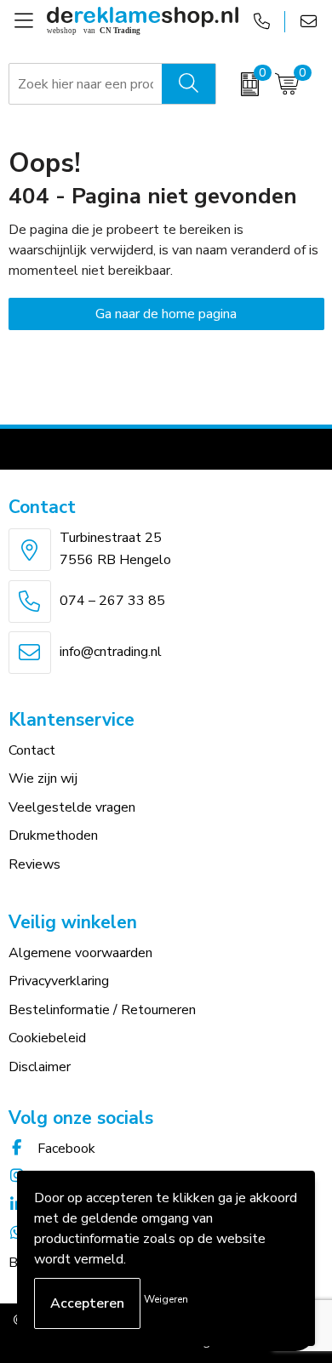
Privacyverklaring (59, 981)
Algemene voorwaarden (80, 953)
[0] (240, 84)
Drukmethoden (53, 835)
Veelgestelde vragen (72, 807)
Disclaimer (40, 1067)
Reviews (34, 864)
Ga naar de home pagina (166, 314)
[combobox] (86, 84)
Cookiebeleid (47, 1038)
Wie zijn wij (43, 778)
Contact (32, 750)
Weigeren (166, 1299)
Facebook (64, 1148)
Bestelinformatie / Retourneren (102, 1010)
